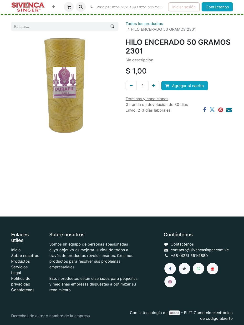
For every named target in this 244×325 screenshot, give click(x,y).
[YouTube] (212, 268)
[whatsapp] (198, 268)
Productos (20, 261)
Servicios (19, 267)
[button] (81, 7)
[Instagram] (170, 281)
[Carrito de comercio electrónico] (69, 7)
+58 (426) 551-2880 (189, 255)
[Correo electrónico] (229, 110)
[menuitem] (53, 7)
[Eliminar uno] (131, 85)
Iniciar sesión (184, 7)
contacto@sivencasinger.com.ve (200, 249)
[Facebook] (204, 110)
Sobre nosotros (25, 255)
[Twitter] (212, 110)
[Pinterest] (220, 110)
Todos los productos (144, 23)
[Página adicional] (184, 268)
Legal (16, 272)
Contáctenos (217, 7)
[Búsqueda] (112, 26)
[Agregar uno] (153, 85)
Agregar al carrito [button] (187, 85)
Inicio (16, 249)
